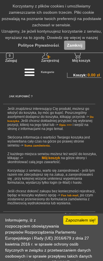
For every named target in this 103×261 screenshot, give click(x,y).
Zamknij (74, 45)
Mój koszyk (81, 61)
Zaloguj (11, 61)
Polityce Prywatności (38, 45)
